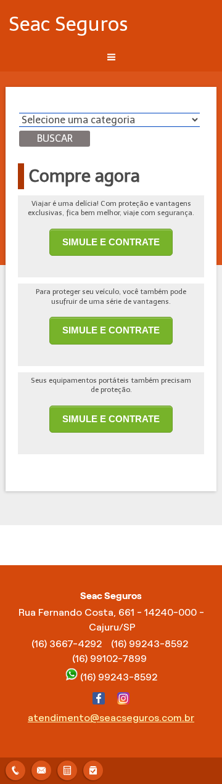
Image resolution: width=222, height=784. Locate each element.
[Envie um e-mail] (41, 768)
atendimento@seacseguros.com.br (111, 718)
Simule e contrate (111, 242)
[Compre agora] (93, 768)
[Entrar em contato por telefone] (15, 770)
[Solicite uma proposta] (67, 768)
